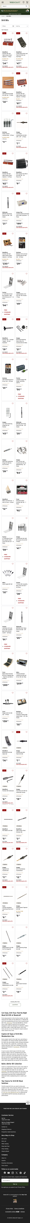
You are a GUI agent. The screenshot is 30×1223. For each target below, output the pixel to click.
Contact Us (4, 1126)
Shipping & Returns (6, 1129)
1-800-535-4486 (6, 1124)
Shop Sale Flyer (6, 1146)
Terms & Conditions (19, 1208)
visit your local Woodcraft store (11, 1092)
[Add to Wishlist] (11, 34)
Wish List (4, 1141)
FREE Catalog (5, 1143)
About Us (4, 1158)
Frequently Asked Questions (9, 1132)
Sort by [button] (18, 26)
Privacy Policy (21, 1187)
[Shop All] (2, 2)
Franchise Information (7, 1163)
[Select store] (23, 2)
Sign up (15, 1184)
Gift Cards (4, 1138)
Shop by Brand (5, 1151)
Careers (4, 1160)
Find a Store (5, 1165)
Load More (15, 1004)
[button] (21, 26)
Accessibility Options (10, 1211)
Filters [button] (4, 26)
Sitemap (22, 1211)
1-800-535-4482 (6, 1119)
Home (3, 16)
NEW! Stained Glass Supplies (15, 13)
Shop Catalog (5, 1148)
